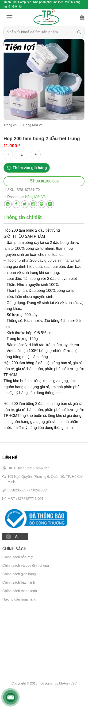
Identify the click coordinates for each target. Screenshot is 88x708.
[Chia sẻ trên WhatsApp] (8, 204)
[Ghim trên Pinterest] (42, 204)
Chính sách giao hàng (19, 574)
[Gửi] (79, 32)
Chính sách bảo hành (18, 582)
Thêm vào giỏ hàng (30, 168)
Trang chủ (11, 125)
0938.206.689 (47, 181)
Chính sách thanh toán (19, 591)
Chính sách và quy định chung (25, 565)
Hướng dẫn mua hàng (19, 599)
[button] (9, 17)
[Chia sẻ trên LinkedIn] (50, 204)
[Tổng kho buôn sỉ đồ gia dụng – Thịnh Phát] (46, 17)
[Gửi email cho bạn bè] (33, 204)
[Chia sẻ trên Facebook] (16, 204)
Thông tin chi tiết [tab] (23, 217)
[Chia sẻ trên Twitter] (25, 204)
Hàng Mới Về (33, 125)
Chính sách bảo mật (17, 557)
